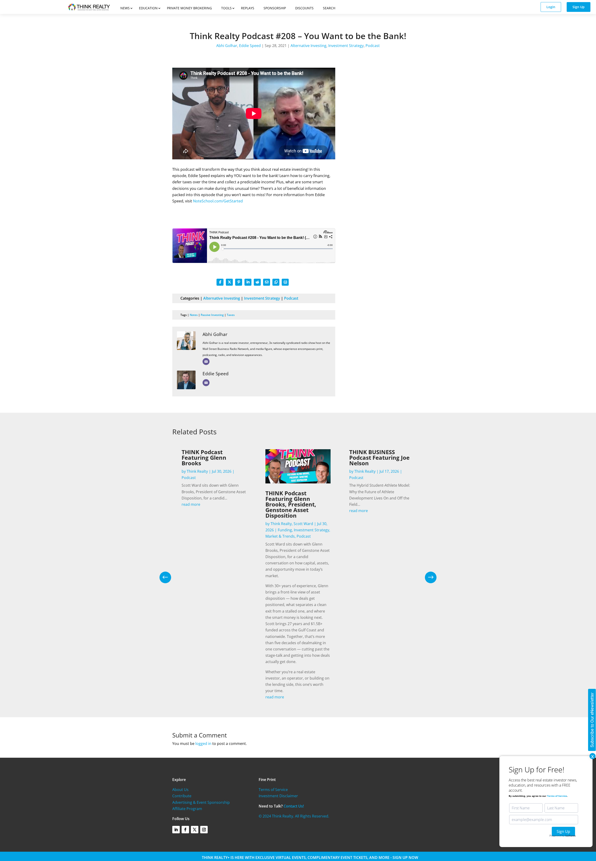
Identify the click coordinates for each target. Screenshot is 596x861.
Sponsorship (275, 8)
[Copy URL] (275, 282)
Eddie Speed (250, 45)
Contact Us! (294, 806)
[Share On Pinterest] (238, 282)
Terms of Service (273, 789)
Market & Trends (280, 536)
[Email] (206, 361)
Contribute (181, 795)
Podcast (373, 45)
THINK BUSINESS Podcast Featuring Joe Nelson (379, 457)
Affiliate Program (187, 808)
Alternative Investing (308, 45)
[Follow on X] (194, 829)
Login (550, 7)
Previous (168, 577)
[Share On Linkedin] (247, 282)
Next (427, 577)
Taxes (231, 315)
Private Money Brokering (189, 8)
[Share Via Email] (266, 282)
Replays (247, 8)
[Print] (285, 282)
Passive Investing (212, 315)
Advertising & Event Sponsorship (201, 802)
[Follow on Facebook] (185, 829)
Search (329, 8)
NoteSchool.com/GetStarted (218, 201)
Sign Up (578, 7)
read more (191, 504)
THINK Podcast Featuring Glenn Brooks (204, 457)
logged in (203, 743)
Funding (285, 530)
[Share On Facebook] (220, 282)
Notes (194, 315)
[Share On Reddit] (257, 282)
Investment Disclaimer (278, 795)
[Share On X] (229, 282)
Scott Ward (303, 523)
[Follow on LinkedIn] (176, 829)
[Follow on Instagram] (204, 829)
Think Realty (197, 471)
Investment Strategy (346, 45)
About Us (180, 789)
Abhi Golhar (226, 45)
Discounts (304, 8)
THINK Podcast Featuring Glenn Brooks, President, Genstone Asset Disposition (290, 504)
